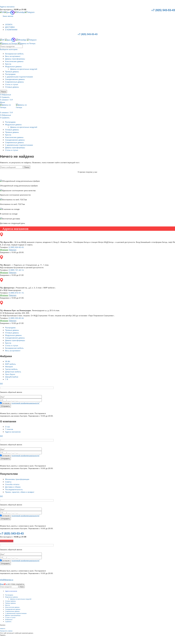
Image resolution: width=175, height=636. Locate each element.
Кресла (8, 64)
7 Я (6, 379)
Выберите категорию (9, 49)
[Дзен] (7, 13)
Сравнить (8, 621)
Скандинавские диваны (15, 79)
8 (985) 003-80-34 (16, 318)
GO (1, 383)
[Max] (13, 39)
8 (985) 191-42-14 (16, 270)
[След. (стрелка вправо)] (170, 318)
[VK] (2, 13)
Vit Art (7, 361)
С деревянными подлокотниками (19, 76)
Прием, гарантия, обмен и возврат (19, 492)
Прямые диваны (12, 71)
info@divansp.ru (6, 579)
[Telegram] (30, 13)
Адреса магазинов (12, 431)
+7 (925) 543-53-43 (163, 10)
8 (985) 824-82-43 (16, 247)
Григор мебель (11, 369)
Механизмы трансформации (17, 479)
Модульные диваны (13, 66)
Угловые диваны (12, 87)
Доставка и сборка (12, 487)
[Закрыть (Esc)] (172, 3)
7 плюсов (9, 429)
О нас (7, 426)
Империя (9, 366)
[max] (12, 13)
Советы (8, 481)
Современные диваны (14, 81)
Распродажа (10, 74)
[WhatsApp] (19, 13)
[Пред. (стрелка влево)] (4, 318)
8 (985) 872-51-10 (16, 292)
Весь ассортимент (12, 56)
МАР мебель (10, 364)
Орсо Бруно (10, 374)
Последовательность (14, 489)
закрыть (2, 628)
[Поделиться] (166, 3)
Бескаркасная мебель (14, 53)
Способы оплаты (12, 484)
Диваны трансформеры (15, 58)
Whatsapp (4, 249)
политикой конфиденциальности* (26, 403)
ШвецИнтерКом (11, 376)
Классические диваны (14, 61)
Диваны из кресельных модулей (23, 69)
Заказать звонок (6, 541)
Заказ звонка (8, 16)
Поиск (3, 91)
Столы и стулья (11, 84)
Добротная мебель (13, 371)
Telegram (12, 249)
